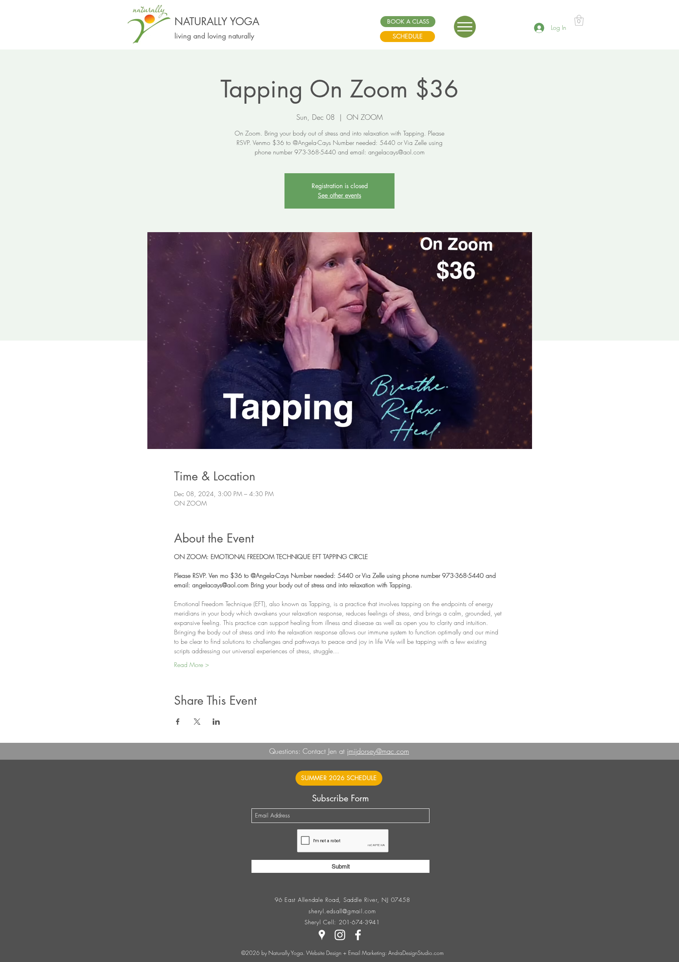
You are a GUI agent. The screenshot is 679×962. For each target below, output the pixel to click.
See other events (339, 195)
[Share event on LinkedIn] (216, 721)
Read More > (191, 664)
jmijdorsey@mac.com (378, 751)
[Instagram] (340, 935)
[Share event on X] (197, 721)
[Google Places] (322, 935)
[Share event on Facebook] (178, 721)
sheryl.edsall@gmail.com (342, 911)
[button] (465, 26)
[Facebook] (358, 935)
